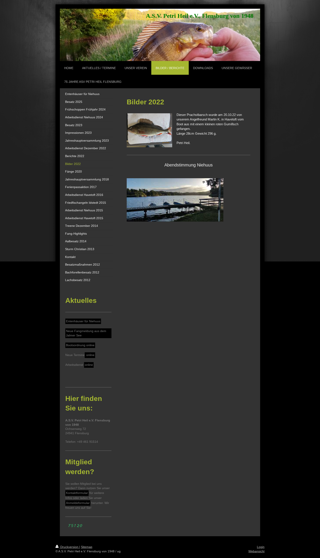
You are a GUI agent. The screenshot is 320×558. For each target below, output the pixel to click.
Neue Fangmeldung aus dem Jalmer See (86, 333)
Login (260, 547)
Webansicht (256, 551)
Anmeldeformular (78, 503)
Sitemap (86, 547)
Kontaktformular (77, 493)
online (89, 355)
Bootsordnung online (80, 345)
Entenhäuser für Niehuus (83, 321)
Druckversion (69, 547)
